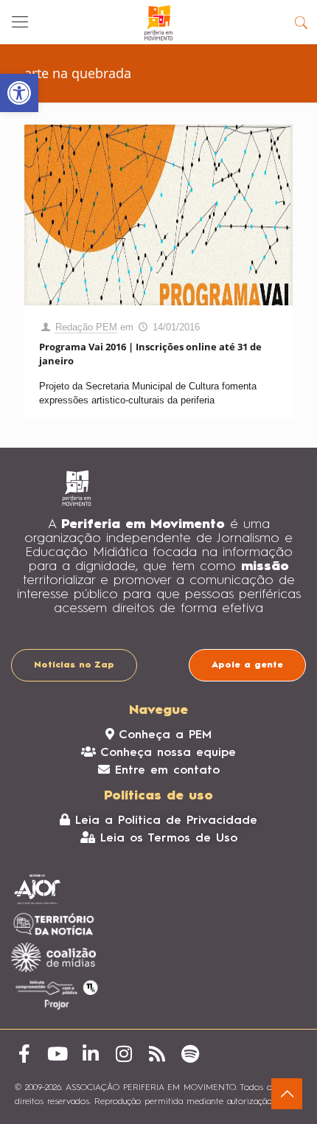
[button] (19, 93)
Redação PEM (86, 327)
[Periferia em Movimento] (158, 22)
